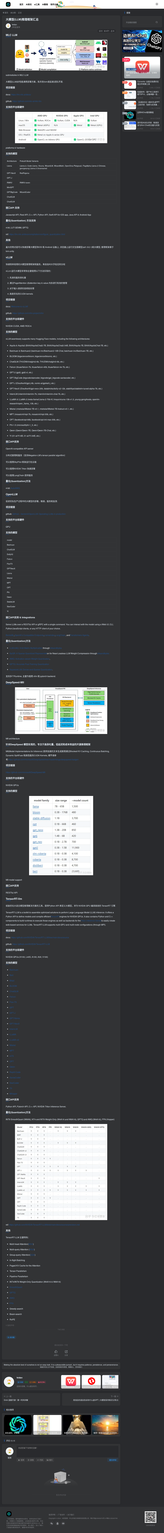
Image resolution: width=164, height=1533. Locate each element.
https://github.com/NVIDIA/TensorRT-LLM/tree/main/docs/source (40, 937)
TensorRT (55, 916)
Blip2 (12, 980)
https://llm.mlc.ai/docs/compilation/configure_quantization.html (37, 234)
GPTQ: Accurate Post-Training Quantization (29, 664)
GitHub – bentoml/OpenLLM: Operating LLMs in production (39, 513)
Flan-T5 (13, 1002)
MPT (12, 1050)
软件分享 (54, 4)
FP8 (11, 1303)
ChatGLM (14, 991)
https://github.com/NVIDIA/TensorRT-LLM (31, 944)
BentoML (10, 635)
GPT (12, 1007)
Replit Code (15, 1072)
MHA (30, 1244)
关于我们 (70, 1514)
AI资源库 (65, 1518)
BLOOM (13, 985)
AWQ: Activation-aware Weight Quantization (30, 658)
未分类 (13, 12)
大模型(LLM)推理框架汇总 (22, 19)
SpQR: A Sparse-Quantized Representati (28, 653)
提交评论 (112, 1460)
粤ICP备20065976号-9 (98, 1518)
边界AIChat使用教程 (145, 112)
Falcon (13, 996)
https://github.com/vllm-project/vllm (28, 313)
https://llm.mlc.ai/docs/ (21, 94)
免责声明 (52, 1514)
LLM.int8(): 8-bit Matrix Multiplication (26, 647)
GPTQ (12, 1292)
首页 (21, 4)
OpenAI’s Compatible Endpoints (29, 635)
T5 (11, 1088)
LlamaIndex (49, 635)
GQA (32, 1254)
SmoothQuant (16, 1287)
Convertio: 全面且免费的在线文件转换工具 (148, 82)
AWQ (12, 1297)
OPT (12, 1061)
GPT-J (12, 1012)
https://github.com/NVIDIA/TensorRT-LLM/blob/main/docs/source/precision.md (44, 1224)
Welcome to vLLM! (19, 306)
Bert (11, 975)
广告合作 (61, 1514)
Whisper (13, 1093)
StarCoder (14, 1082)
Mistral (13, 1045)
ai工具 (37, 4)
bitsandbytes (56, 647)
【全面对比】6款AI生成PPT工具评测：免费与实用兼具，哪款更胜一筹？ (148, 104)
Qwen (12, 1066)
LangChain (60, 635)
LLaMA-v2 (14, 1039)
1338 (21, 1382)
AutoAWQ (15, 488)
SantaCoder (15, 1077)
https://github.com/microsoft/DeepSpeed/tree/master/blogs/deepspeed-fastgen (43, 759)
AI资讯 (29, 4)
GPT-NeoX (15, 1023)
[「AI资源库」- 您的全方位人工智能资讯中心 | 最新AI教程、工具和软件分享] (9, 1513)
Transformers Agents (79, 635)
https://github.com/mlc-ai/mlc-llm (26, 101)
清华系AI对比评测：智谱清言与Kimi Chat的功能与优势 (148, 123)
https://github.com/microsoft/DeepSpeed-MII (25, 772)
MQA (31, 1249)
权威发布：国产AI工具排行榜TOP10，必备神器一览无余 (148, 94)
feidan (14, 24)
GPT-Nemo (15, 1018)
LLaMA (13, 1034)
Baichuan (14, 969)
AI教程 (45, 4)
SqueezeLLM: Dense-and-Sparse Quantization (31, 669)
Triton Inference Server (91, 920)
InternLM (14, 1029)
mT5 (12, 1055)
